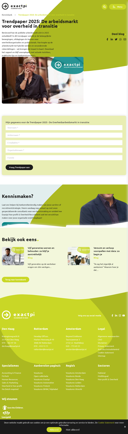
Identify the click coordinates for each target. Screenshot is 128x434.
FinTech (5, 376)
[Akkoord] (125, 426)
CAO (100, 339)
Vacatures (38, 373)
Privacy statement (106, 346)
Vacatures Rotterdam (75, 386)
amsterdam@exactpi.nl (76, 349)
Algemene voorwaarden (108, 336)
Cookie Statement (106, 422)
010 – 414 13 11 (41, 346)
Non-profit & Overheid (108, 379)
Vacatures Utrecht (74, 389)
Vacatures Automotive (44, 383)
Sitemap (101, 356)
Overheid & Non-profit (12, 386)
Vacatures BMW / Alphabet (46, 389)
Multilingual (103, 376)
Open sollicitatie (41, 376)
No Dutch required (10, 389)
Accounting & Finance (11, 373)
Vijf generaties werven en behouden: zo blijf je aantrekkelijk (41, 251)
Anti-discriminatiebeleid (108, 349)
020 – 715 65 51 (73, 346)
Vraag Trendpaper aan (19, 167)
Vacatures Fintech (42, 386)
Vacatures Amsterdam (76, 373)
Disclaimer (102, 343)
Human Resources (10, 379)
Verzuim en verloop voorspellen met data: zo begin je (107, 251)
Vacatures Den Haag (75, 379)
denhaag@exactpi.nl (11, 346)
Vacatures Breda (73, 376)
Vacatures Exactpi (42, 379)
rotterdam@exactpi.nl (43, 349)
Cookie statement (106, 352)
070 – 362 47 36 (9, 343)
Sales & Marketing (10, 383)
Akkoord (54, 429)
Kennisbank (7, 15)
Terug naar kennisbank (15, 279)
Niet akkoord (73, 429)
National (101, 373)
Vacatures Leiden (73, 383)
